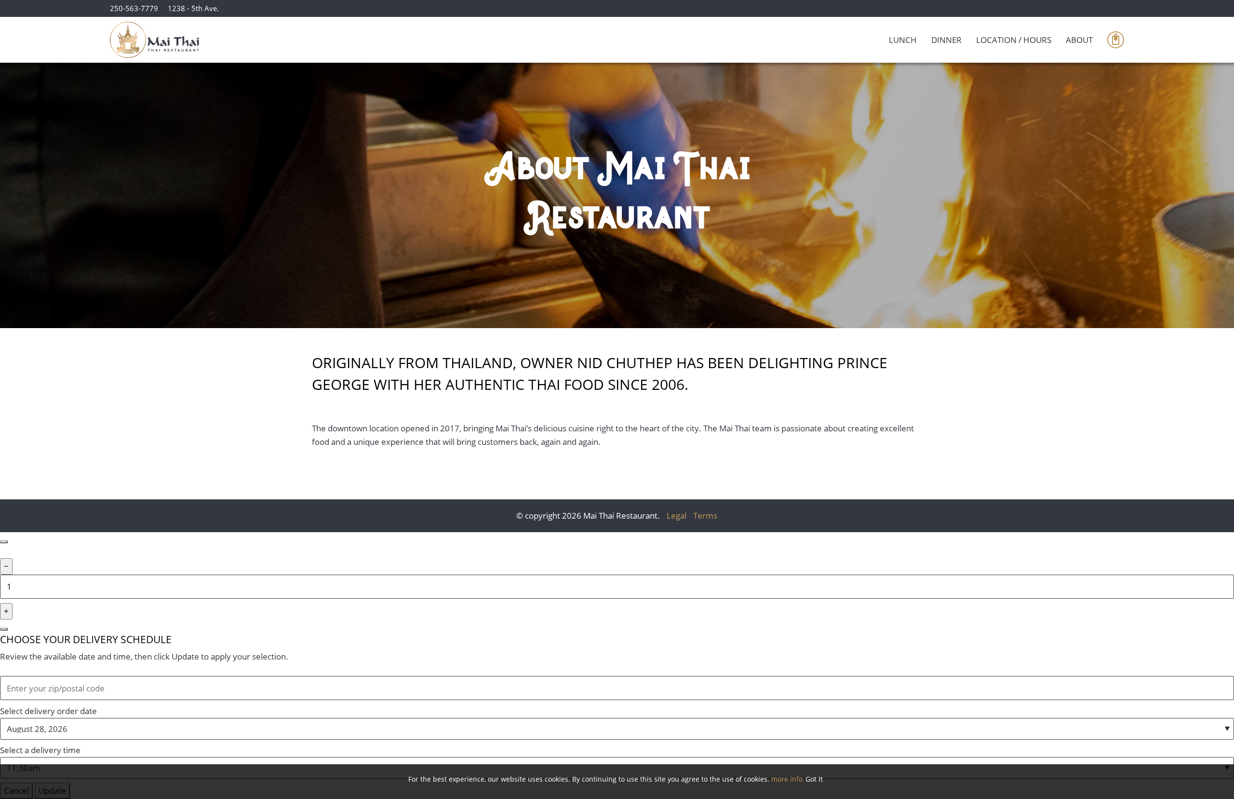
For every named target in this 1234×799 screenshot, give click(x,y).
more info (787, 779)
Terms (705, 515)
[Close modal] (4, 541)
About (1079, 39)
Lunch (903, 39)
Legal (676, 515)
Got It (814, 779)
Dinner (946, 39)
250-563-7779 (134, 8)
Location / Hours (1013, 39)
